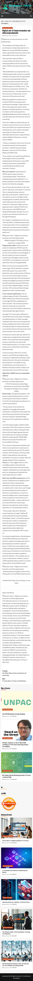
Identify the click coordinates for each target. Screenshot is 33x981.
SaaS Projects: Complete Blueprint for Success (15, 840)
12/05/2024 (14, 716)
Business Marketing (7, 836)
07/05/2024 (14, 779)
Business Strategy (7, 897)
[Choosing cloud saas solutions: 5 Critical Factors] (16, 889)
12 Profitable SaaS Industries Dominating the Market (15, 871)
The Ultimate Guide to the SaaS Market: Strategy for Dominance (16, 933)
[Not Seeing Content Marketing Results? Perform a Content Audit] (16, 762)
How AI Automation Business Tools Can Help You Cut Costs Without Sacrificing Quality (15, 964)
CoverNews (25, 976)
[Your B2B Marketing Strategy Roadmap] (16, 701)
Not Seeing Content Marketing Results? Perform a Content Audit (16, 776)
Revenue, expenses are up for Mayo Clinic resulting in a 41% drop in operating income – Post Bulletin (15, 745)
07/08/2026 (14, 904)
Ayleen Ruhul (7, 35)
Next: (14, 680)
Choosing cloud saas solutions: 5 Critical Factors (16, 902)
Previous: (14, 673)
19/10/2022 (14, 35)
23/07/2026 (14, 967)
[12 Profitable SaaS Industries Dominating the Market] (16, 858)
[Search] (31, 16)
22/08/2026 (14, 842)
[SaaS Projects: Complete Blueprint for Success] (16, 828)
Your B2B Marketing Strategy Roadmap (13, 714)
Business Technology (8, 959)
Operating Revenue (7, 28)
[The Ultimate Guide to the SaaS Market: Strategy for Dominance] (16, 919)
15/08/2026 (14, 874)
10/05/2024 (14, 748)
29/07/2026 (14, 936)
